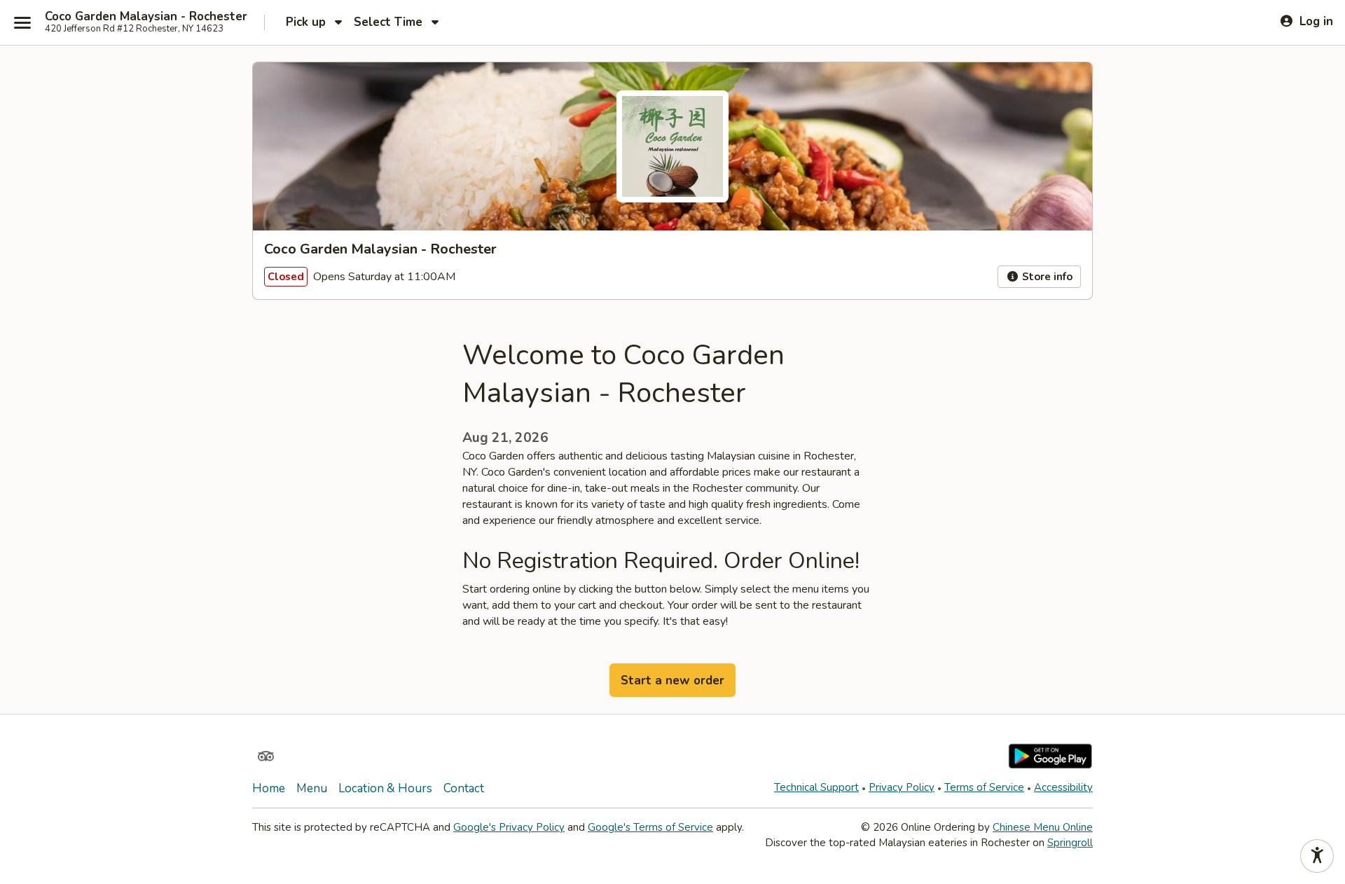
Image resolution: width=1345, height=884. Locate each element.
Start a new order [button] (672, 680)
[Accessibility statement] (1317, 856)
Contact (463, 788)
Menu (311, 788)
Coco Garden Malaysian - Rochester (146, 17)
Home (268, 788)
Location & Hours (385, 788)
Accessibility (1063, 787)
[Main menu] (22, 22)
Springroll (1070, 843)
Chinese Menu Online (1043, 827)
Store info (1045, 277)
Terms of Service (984, 787)
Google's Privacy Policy (509, 827)
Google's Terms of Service (650, 827)
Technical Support (816, 787)
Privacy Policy (901, 787)
